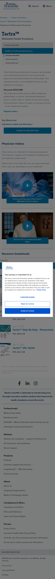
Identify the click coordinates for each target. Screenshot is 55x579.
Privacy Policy (41, 290)
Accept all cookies (27, 311)
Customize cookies (27, 297)
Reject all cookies (27, 304)
